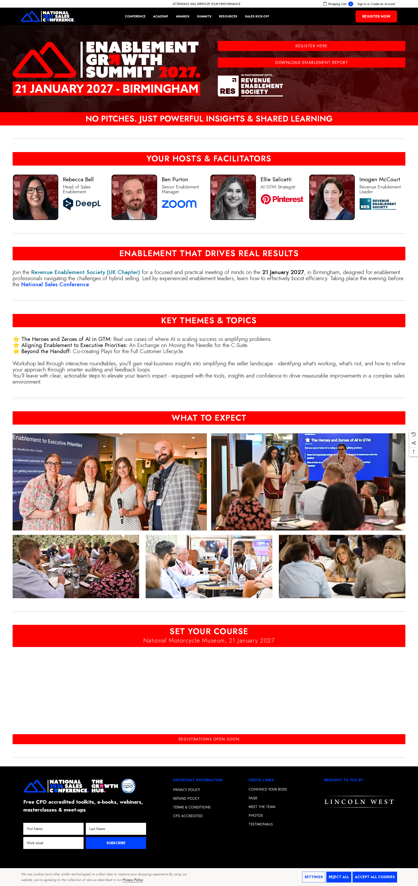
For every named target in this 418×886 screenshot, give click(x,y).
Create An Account (383, 4)
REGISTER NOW (376, 16)
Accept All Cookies (375, 876)
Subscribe (115, 842)
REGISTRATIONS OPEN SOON (209, 739)
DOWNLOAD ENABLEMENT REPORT (311, 62)
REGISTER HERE (311, 46)
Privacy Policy (132, 879)
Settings (314, 876)
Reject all (339, 876)
